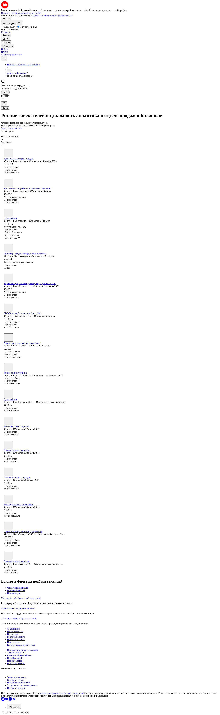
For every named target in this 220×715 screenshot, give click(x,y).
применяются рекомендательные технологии (61, 693)
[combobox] (15, 85)
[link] (6, 42)
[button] (4, 49)
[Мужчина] (8, 153)
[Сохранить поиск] (4, 103)
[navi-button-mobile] (4, 58)
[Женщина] (8, 183)
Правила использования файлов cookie (52, 15)
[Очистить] (5, 92)
